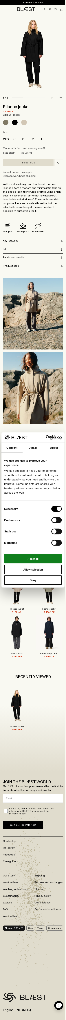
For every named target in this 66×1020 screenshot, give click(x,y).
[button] (61, 97)
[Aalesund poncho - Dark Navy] (47, 620)
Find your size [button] (26, 152)
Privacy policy (41, 884)
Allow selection (33, 569)
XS (14, 139)
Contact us (9, 826)
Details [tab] (33, 447)
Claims (37, 878)
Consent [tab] (11, 447)
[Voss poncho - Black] (16, 620)
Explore (7, 887)
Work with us (10, 867)
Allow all (32, 558)
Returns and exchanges (40, 869)
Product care (11, 266)
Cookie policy (41, 891)
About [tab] (54, 447)
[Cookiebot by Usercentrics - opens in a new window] (46, 437)
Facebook (9, 839)
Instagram (9, 833)
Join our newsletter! (23, 809)
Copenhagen (52, 914)
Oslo (27, 914)
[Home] (26, 9)
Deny (33, 580)
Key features (10, 240)
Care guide (9, 846)
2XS (6, 139)
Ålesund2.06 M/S (12, 914)
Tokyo (38, 914)
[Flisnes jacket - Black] (16, 691)
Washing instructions (16, 874)
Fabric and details (13, 257)
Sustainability (11, 881)
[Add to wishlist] (58, 162)
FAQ (5, 894)
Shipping (38, 860)
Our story (9, 860)
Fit (4, 249)
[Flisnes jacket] (5, 122)
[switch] (56, 520)
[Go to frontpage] (9, 986)
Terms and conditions (46, 898)
